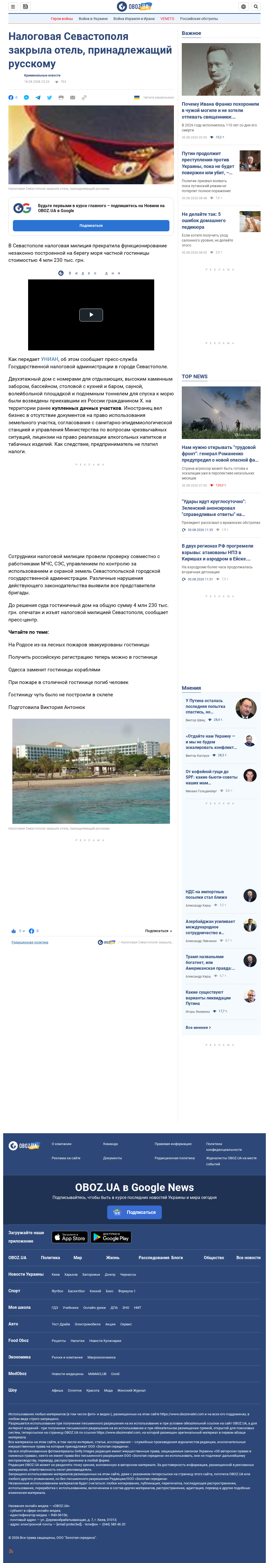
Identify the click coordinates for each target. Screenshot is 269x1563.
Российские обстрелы (199, 19)
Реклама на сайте (66, 1158)
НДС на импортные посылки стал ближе (206, 894)
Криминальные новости (42, 75)
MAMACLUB (97, 1374)
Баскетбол (76, 1291)
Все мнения (197, 1027)
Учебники (71, 1308)
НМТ (137, 1308)
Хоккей (95, 1291)
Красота (92, 1390)
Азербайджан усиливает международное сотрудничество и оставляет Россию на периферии (210, 927)
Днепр (110, 1274)
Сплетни (75, 1390)
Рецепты (59, 1341)
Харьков (70, 1274)
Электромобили (88, 1324)
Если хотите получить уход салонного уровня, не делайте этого (207, 240)
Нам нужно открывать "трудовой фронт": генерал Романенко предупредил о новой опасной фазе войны (221, 454)
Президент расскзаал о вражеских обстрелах (221, 522)
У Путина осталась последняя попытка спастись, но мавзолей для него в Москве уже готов (206, 706)
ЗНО (125, 1308)
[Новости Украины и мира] (107, 944)
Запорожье (91, 1274)
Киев (56, 1274)
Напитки (78, 1341)
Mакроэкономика (101, 1357)
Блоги (177, 1257)
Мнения (191, 688)
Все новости (248, 1257)
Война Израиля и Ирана (134, 19)
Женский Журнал (131, 1390)
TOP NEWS (195, 376)
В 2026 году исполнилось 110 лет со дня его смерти (219, 127)
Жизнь (113, 1257)
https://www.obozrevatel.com (182, 1414)
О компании (61, 1144)
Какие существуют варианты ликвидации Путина (208, 998)
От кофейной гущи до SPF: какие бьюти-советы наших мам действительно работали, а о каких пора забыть (211, 777)
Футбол (57, 1291)
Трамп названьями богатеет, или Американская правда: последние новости (209, 962)
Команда (110, 1144)
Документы (112, 1158)
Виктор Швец (195, 720)
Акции (110, 1324)
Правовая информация (173, 1144)
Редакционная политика (30, 942)
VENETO (167, 19)
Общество (214, 1257)
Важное (191, 33)
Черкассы (128, 1274)
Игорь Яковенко (198, 1012)
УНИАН (49, 359)
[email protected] (68, 1524)
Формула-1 (127, 1291)
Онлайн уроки (94, 1308)
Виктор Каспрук (197, 756)
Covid (115, 1374)
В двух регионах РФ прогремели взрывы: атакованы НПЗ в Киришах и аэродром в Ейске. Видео (217, 552)
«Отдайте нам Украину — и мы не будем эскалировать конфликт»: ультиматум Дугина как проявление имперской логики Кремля (211, 742)
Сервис (126, 1324)
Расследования (154, 1257)
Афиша (57, 1390)
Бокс (109, 1291)
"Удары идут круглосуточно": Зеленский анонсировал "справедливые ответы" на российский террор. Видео (214, 508)
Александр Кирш (198, 905)
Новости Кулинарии (105, 1341)
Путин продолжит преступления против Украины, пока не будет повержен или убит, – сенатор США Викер (208, 163)
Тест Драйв (61, 1324)
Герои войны (62, 19)
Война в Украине (93, 19)
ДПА (114, 1308)
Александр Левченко (201, 941)
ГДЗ (55, 1308)
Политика (50, 1257)
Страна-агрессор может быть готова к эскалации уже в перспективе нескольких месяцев (218, 473)
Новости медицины (68, 1374)
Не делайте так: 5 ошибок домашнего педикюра (204, 220)
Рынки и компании (67, 1357)
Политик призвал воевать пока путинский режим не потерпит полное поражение (206, 186)
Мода (108, 1390)
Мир (78, 1257)
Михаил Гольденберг (201, 791)
